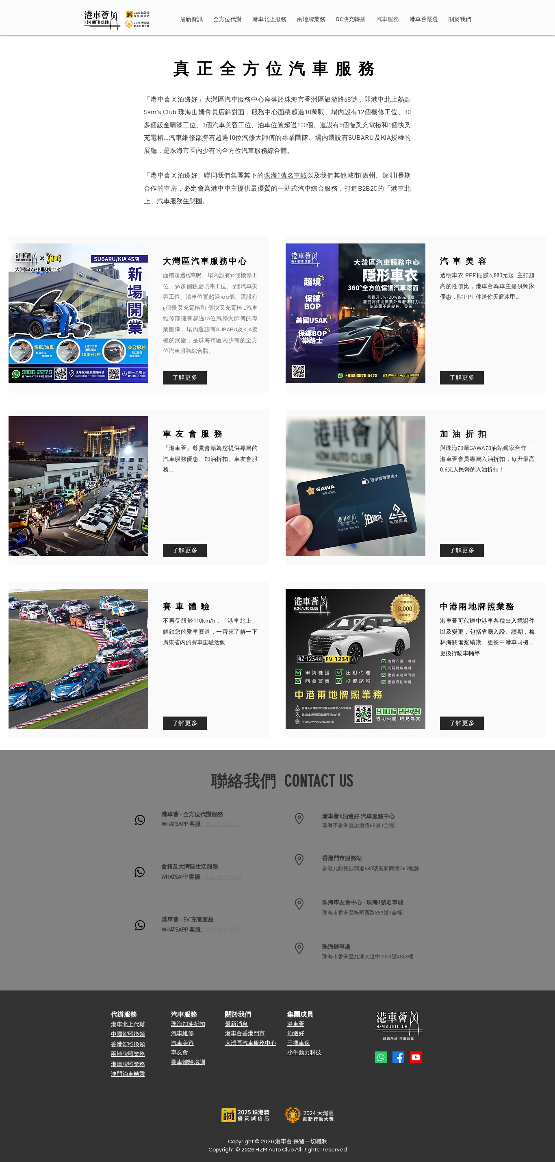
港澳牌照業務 (128, 1064)
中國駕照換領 (128, 1034)
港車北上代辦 (128, 1024)
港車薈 (295, 1024)
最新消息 (236, 1024)
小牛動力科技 (304, 1052)
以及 (292, 176)
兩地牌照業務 (128, 1054)
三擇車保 (298, 1043)
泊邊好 (295, 1033)
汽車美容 (182, 1043)
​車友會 (179, 1052)
